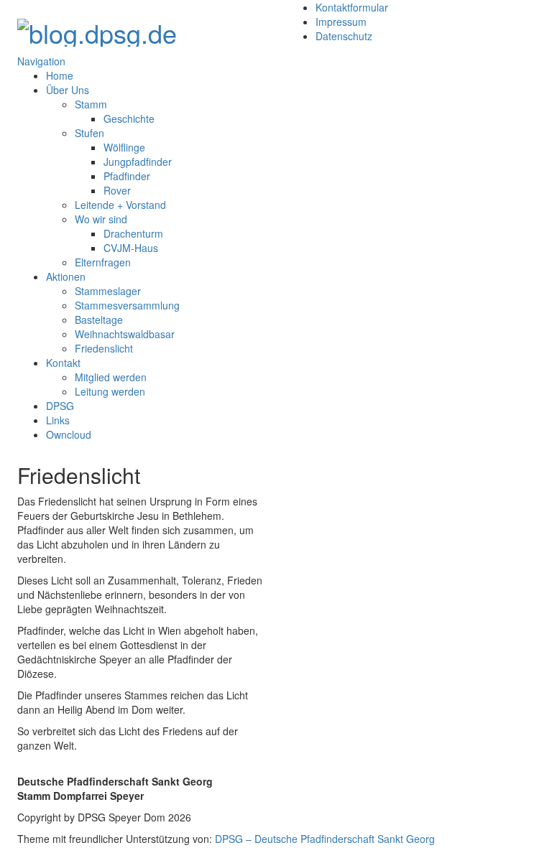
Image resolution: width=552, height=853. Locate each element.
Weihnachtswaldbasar (125, 334)
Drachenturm (133, 233)
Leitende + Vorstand (120, 204)
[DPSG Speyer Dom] (97, 28)
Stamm (91, 104)
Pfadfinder (127, 176)
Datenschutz (344, 36)
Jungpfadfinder (138, 161)
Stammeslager (108, 291)
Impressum (341, 21)
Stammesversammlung (127, 305)
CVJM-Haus (131, 248)
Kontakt (63, 362)
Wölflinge (124, 147)
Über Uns (67, 90)
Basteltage (99, 319)
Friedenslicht (104, 348)
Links (58, 420)
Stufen (89, 133)
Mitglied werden (111, 377)
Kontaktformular (352, 7)
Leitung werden (110, 391)
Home (59, 75)
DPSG (60, 405)
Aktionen (66, 276)
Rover (117, 190)
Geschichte (129, 118)
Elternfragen (103, 262)
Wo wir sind (101, 219)
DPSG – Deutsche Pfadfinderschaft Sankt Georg (325, 838)
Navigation (41, 61)
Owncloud (68, 434)
